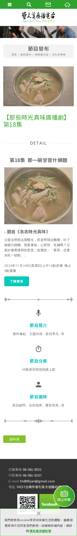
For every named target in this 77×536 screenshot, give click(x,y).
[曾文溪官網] (38, 17)
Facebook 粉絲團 (49, 504)
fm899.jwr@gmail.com (37, 481)
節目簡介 (38, 325)
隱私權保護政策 (40, 531)
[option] (38, 86)
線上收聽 (64, 499)
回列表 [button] (14, 439)
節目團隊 (38, 397)
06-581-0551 (32, 469)
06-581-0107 (32, 475)
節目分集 (38, 361)
